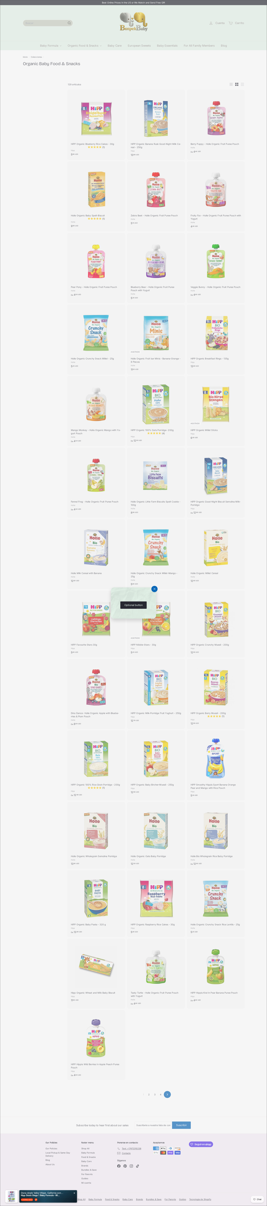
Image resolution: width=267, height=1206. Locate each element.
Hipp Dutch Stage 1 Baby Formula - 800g (40, 1194)
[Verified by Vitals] (36, 1198)
